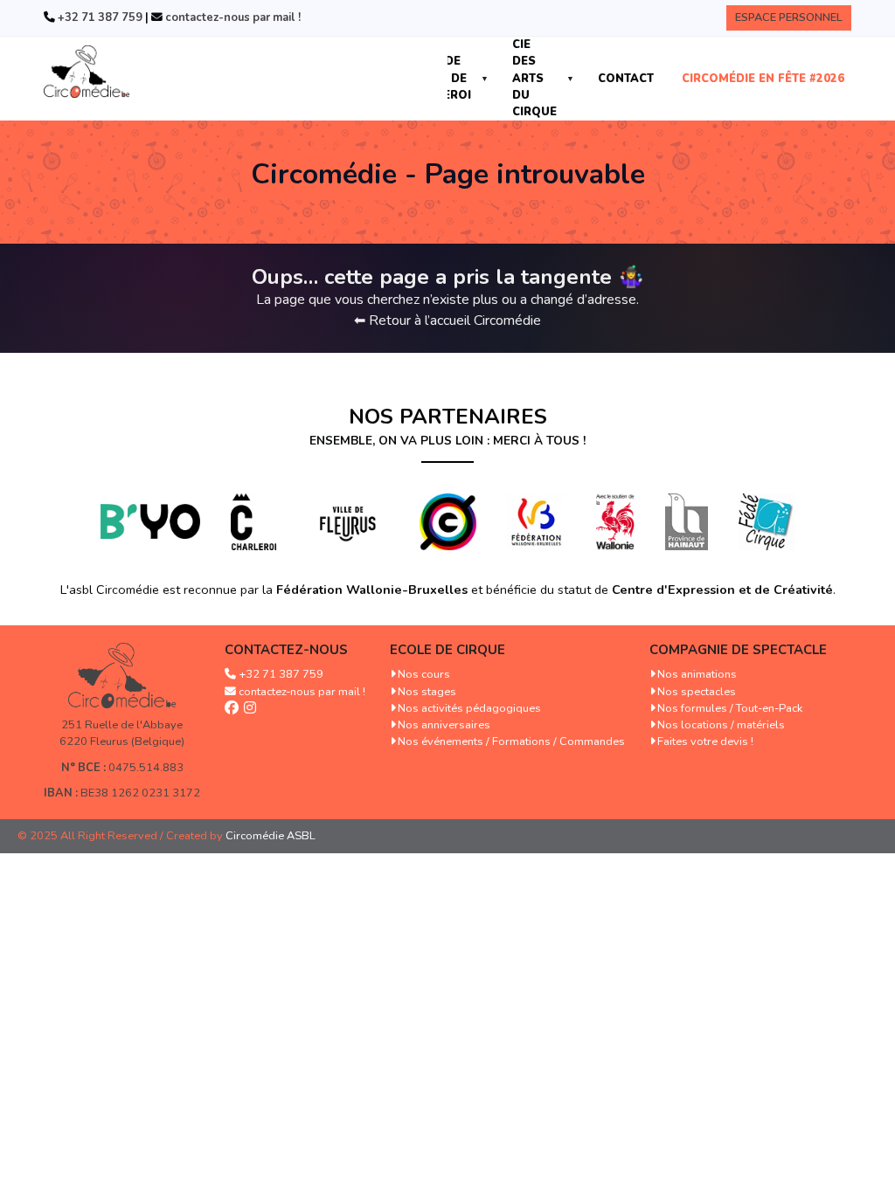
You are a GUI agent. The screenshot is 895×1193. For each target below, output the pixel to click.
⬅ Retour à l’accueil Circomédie (447, 320)
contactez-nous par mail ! (232, 17)
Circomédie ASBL (270, 836)
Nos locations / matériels (721, 725)
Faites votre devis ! (705, 741)
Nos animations (697, 674)
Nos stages (427, 692)
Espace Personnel (789, 17)
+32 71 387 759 (98, 17)
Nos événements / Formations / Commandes (511, 741)
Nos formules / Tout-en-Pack (729, 708)
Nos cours (424, 674)
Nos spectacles (696, 692)
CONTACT (626, 78)
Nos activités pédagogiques (469, 708)
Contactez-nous (286, 650)
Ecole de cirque (447, 650)
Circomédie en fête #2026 (763, 78)
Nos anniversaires (444, 725)
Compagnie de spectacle (738, 650)
